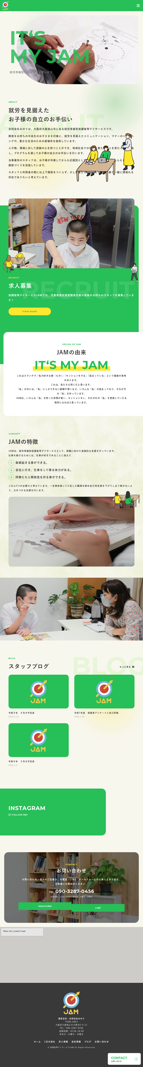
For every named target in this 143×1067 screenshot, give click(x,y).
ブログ (87, 1042)
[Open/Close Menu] (138, 5)
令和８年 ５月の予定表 (22, 761)
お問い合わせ (102, 1042)
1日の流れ (49, 1042)
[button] (30, 311)
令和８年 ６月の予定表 (22, 713)
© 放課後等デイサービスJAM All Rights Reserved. (72, 1047)
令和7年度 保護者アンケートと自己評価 (96, 713)
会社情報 (76, 1042)
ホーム (37, 1042)
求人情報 (63, 1042)
